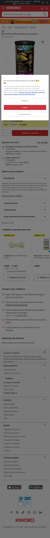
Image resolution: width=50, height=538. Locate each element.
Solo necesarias (25, 114)
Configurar (25, 101)
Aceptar (25, 107)
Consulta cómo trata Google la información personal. (24, 93)
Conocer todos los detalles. (28, 92)
